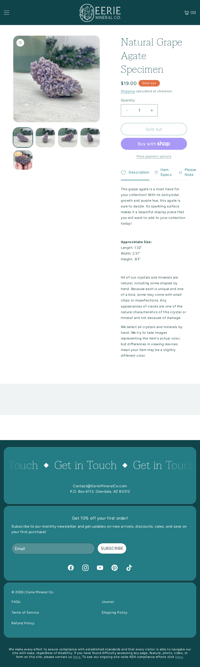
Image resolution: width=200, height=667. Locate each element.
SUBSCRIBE (112, 548)
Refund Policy (23, 623)
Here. (77, 657)
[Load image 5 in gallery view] (23, 160)
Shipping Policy (115, 612)
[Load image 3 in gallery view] (68, 137)
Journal (108, 602)
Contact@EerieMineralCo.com (100, 486)
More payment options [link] (153, 156)
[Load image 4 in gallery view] (90, 137)
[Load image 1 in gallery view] (23, 137)
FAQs (15, 602)
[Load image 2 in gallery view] (45, 137)
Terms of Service (25, 612)
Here (179, 657)
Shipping (128, 91)
